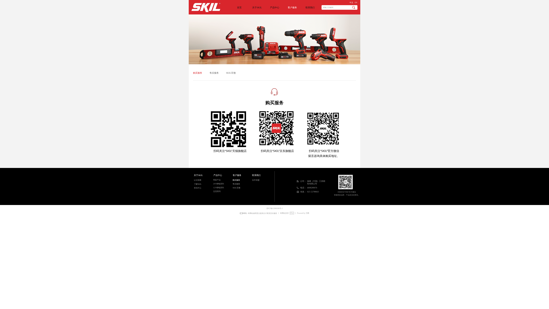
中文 (351, 2)
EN (356, 2)
